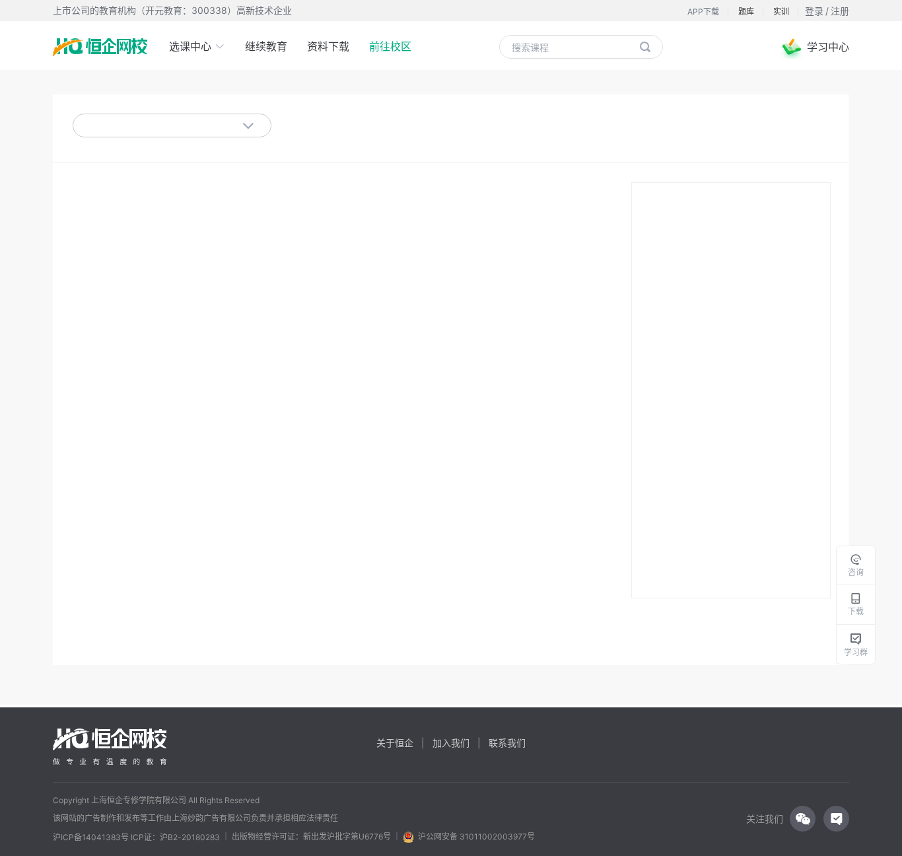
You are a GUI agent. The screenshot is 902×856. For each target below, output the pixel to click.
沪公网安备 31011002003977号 (474, 836)
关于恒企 (394, 742)
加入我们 (451, 742)
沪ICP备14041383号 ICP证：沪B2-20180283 (136, 837)
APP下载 (703, 12)
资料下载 (328, 46)
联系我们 (507, 742)
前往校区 (390, 46)
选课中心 (192, 46)
